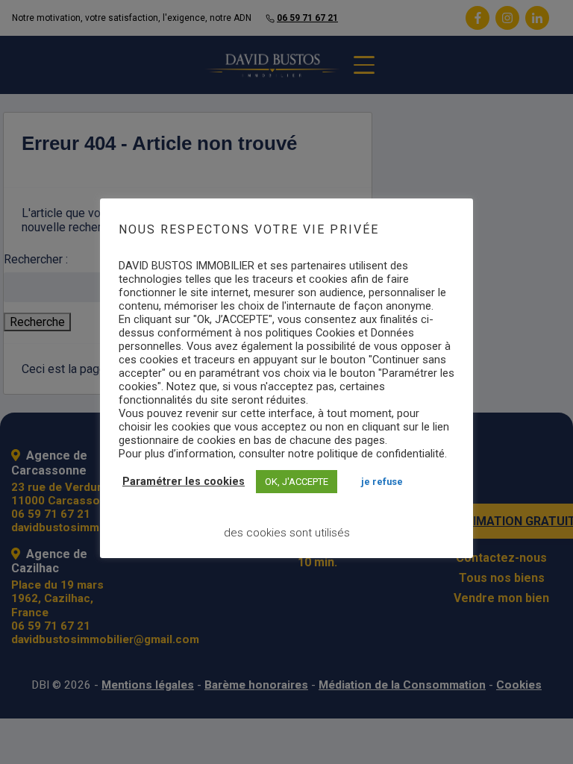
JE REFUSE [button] (382, 481)
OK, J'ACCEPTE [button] (296, 481)
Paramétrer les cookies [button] (183, 481)
